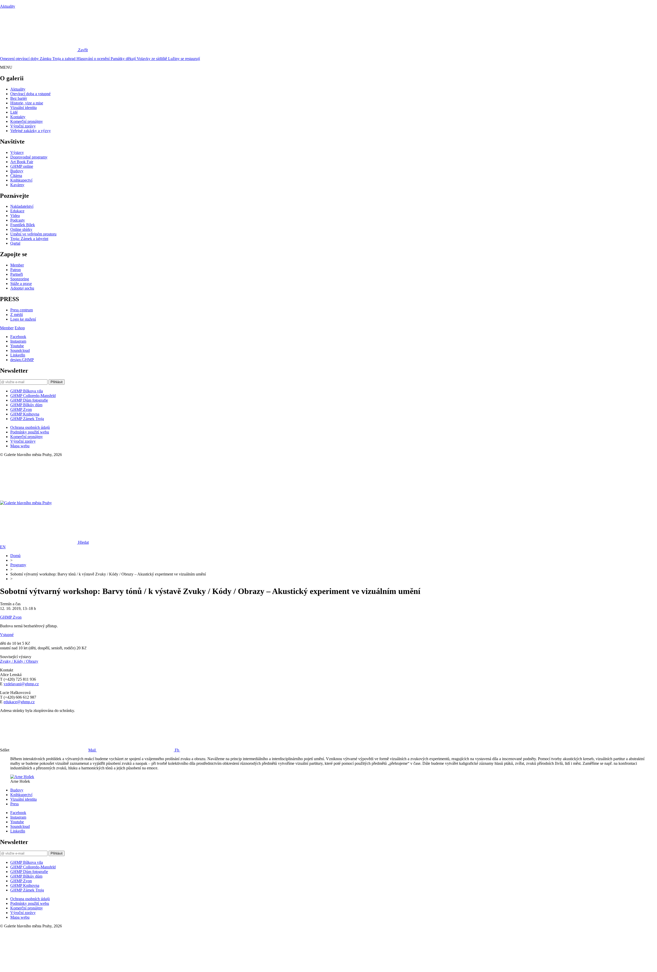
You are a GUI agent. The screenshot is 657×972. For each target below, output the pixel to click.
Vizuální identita (23, 107)
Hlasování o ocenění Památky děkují (106, 58)
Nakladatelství (21, 206)
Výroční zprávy (23, 126)
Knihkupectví (21, 180)
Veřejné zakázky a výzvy (30, 130)
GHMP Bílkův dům (26, 405)
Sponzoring (19, 279)
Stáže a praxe (21, 283)
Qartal (15, 243)
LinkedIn (17, 355)
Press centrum (21, 310)
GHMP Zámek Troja (27, 418)
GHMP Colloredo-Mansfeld (33, 395)
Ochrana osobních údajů (30, 427)
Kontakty (17, 117)
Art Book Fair (21, 162)
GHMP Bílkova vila (26, 391)
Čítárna (16, 175)
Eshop (20, 328)
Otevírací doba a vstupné (30, 94)
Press (14, 804)
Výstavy (17, 152)
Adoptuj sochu (22, 288)
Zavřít (83, 50)
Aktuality (7, 6)
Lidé (14, 112)
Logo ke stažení (23, 319)
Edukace (17, 211)
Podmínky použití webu (29, 432)
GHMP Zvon (21, 409)
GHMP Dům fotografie (29, 400)
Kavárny (17, 185)
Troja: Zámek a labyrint (29, 238)
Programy (18, 565)
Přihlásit (57, 382)
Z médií (16, 314)
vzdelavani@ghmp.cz (21, 684)
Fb (177, 750)
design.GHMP (22, 360)
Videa (15, 215)
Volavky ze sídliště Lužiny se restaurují (168, 58)
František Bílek (22, 225)
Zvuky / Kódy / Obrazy (19, 661)
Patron (15, 269)
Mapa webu (20, 446)
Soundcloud (20, 350)
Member (17, 265)
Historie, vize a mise (26, 103)
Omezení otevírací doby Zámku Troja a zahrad (38, 58)
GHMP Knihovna (24, 414)
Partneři (16, 274)
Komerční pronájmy (26, 121)
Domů (15, 555)
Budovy (16, 171)
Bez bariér (18, 98)
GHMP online (21, 166)
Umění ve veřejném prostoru (33, 234)
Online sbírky (21, 229)
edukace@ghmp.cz (19, 702)
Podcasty (17, 220)
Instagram (18, 341)
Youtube (17, 346)
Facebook (18, 336)
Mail (92, 750)
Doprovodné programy (28, 157)
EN (3, 547)
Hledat (83, 542)
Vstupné (7, 634)
